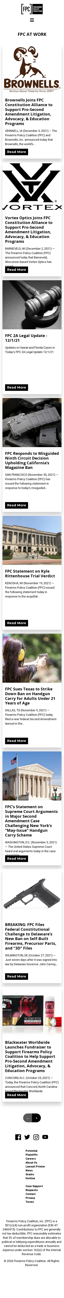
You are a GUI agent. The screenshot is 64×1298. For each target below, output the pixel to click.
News (29, 1170)
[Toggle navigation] (32, 20)
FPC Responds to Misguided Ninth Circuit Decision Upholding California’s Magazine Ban (32, 460)
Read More (16, 152)
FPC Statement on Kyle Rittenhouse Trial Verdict (30, 573)
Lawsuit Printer (35, 1166)
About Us (31, 1162)
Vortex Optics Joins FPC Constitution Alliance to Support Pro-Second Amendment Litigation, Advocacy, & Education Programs (29, 229)
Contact (31, 1194)
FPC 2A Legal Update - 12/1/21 (26, 338)
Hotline (30, 1178)
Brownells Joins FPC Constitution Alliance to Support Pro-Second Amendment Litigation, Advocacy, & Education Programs (29, 111)
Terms (30, 1201)
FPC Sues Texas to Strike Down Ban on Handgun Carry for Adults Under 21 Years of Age (30, 696)
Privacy (30, 1198)
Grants (30, 1174)
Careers (31, 1158)
